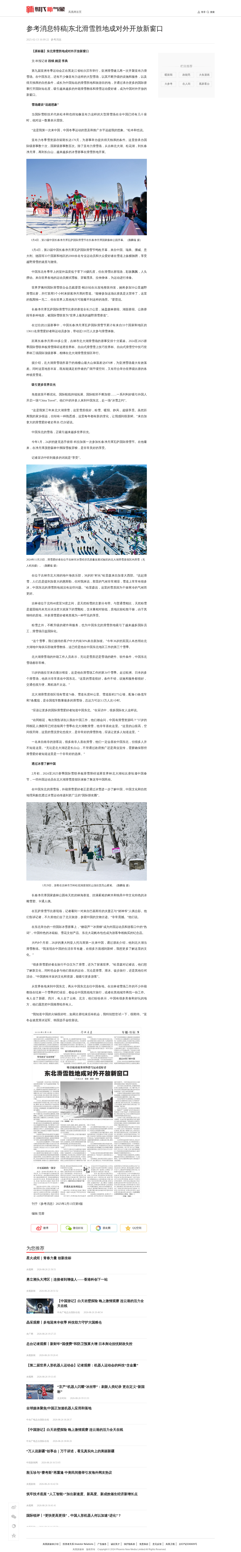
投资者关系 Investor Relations (78, 1544)
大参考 (168, 83)
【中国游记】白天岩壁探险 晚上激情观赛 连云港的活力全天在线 (74, 1430)
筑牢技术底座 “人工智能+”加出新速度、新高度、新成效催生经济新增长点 (82, 1494)
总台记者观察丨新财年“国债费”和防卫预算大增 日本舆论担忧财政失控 (79, 1344)
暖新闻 (168, 74)
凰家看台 (204, 83)
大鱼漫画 (204, 74)
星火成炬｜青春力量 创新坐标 (48, 1258)
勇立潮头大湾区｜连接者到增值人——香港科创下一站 (67, 1279)
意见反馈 (157, 1544)
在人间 (186, 83)
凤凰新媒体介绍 (51, 1544)
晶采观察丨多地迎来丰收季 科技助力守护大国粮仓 (64, 1322)
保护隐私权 (129, 1544)
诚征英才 (115, 1544)
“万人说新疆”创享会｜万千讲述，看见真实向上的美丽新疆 (70, 1451)
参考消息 (56, 39)
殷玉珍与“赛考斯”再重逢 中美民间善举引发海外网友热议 (69, 1472)
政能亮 (186, 74)
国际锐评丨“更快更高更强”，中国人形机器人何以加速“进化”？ (73, 1515)
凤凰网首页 (75, 12)
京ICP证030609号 (188, 1544)
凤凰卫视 (170, 1544)
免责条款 (143, 1544)
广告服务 (102, 1544)
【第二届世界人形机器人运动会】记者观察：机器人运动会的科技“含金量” (82, 1365)
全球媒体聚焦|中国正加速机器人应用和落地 (59, 1408)
